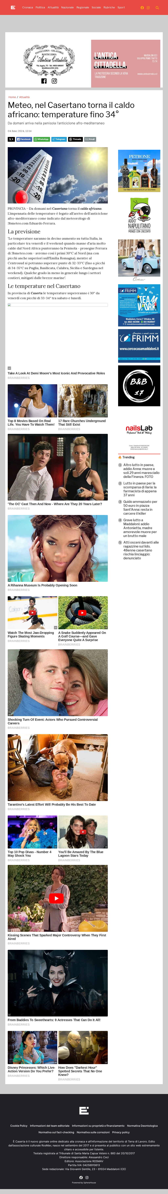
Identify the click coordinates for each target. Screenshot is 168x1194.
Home (12, 97)
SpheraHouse (90, 1182)
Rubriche (109, 7)
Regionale (82, 7)
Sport (121, 7)
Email (91, 139)
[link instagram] (148, 7)
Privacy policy (121, 1132)
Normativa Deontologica (142, 1125)
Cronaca (27, 7)
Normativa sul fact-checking (56, 1132)
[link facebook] (142, 7)
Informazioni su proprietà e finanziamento (98, 1125)
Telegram (60, 139)
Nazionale (67, 7)
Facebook (26, 139)
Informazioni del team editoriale (49, 1125)
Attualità (53, 7)
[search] (157, 7)
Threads (77, 139)
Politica (40, 7)
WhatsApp (43, 139)
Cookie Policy (18, 1125)
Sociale (96, 7)
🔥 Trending (126, 457)
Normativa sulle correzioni (93, 1132)
